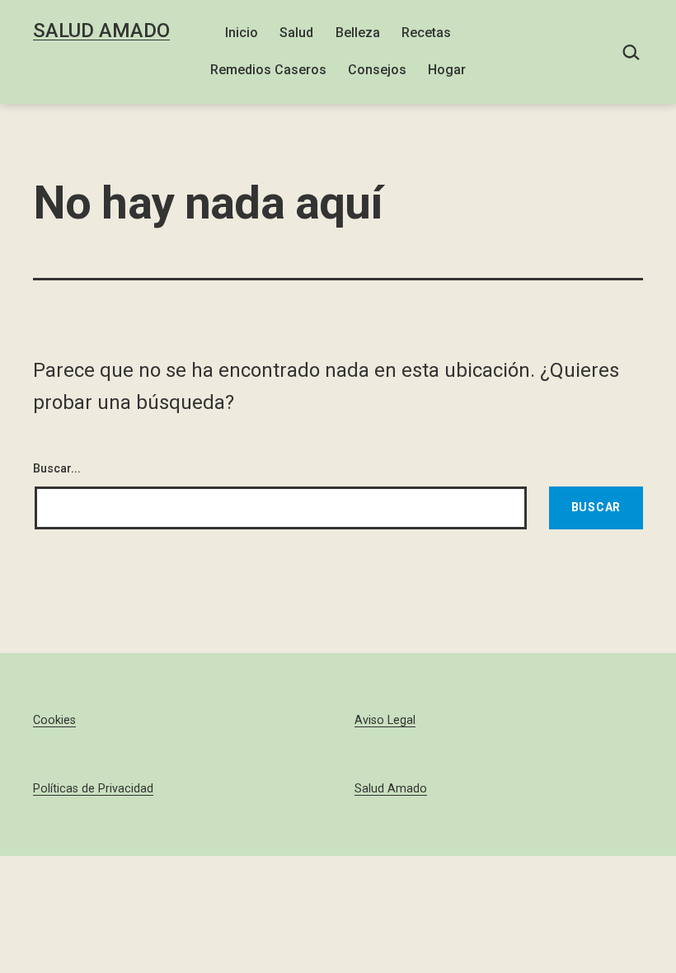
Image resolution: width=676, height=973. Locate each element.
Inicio (241, 32)
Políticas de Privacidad (93, 789)
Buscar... (57, 469)
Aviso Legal (384, 720)
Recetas (426, 32)
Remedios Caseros (268, 70)
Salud (296, 32)
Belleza (358, 32)
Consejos (377, 70)
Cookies (54, 720)
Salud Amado (101, 30)
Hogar (447, 70)
